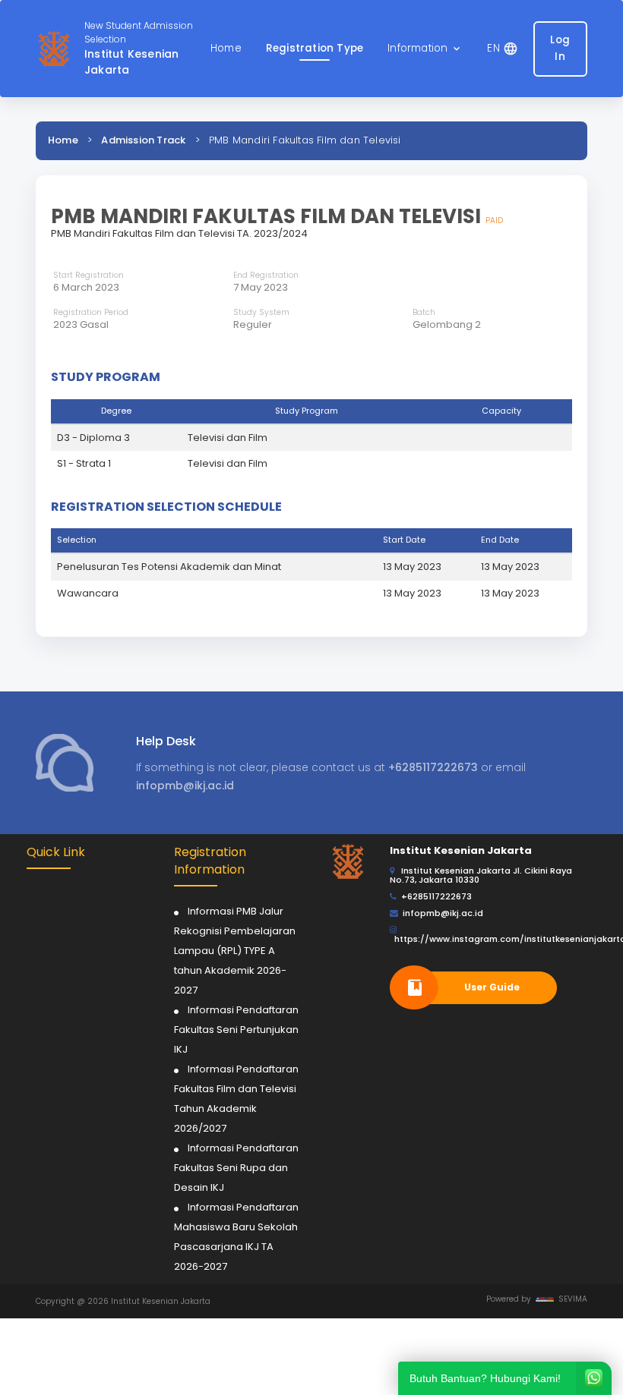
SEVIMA (570, 1299)
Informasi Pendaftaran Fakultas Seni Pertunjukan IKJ (236, 1029)
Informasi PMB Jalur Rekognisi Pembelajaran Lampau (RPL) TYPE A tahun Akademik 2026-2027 (235, 950)
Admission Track (143, 140)
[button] (425, 48)
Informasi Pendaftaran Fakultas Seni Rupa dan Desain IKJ (236, 1168)
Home (63, 140)
